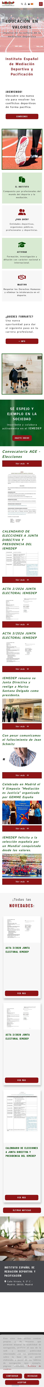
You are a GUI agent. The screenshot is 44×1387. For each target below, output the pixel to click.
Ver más (21, 993)
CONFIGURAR (12, 1376)
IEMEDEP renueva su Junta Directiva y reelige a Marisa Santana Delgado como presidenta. (20, 686)
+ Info (22, 341)
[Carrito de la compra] (29, 4)
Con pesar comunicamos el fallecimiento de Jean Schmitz (21, 740)
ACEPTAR (22, 1382)
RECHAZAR (33, 1376)
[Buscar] (22, 4)
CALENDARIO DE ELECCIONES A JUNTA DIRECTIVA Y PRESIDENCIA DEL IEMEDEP (20, 540)
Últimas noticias (22, 1210)
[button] (25, 4)
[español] (32, 4)
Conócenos (22, 116)
